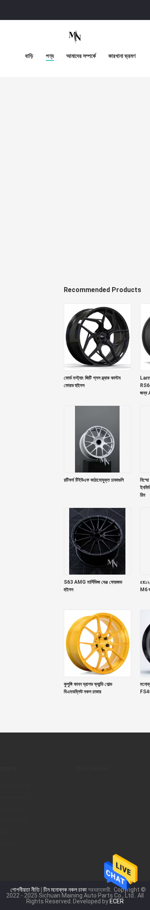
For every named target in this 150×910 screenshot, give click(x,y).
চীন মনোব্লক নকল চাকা (65, 889)
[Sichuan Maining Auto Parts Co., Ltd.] (75, 36)
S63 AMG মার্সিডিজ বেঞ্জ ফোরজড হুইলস (93, 585)
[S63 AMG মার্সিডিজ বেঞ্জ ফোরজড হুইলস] (97, 541)
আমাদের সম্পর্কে (81, 55)
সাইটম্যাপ (9, 844)
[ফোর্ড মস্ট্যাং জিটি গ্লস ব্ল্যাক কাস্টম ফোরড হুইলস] (97, 336)
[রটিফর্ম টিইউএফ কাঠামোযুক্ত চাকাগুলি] (97, 438)
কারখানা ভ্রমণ (121, 55)
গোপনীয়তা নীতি (25, 889)
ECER (117, 901)
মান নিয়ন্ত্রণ (11, 809)
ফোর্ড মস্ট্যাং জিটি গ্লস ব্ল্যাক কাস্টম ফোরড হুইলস (92, 381)
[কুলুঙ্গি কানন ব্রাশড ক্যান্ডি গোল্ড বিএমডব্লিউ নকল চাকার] (97, 643)
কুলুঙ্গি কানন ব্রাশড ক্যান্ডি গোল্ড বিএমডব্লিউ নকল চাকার (88, 688)
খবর (4, 832)
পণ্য (50, 55)
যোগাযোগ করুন (14, 821)
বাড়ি (29, 55)
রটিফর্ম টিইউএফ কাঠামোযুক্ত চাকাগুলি (94, 480)
